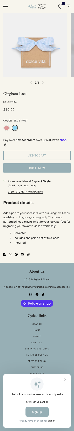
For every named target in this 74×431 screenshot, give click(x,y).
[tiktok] (43, 294)
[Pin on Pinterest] (16, 254)
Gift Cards (37, 373)
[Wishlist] (60, 6)
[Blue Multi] (14, 127)
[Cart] (68, 6)
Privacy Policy (37, 361)
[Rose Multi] (6, 127)
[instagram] (31, 294)
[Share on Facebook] (5, 254)
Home (37, 330)
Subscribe (37, 367)
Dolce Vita (10, 102)
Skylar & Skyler (41, 181)
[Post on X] (10, 254)
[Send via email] (22, 254)
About (37, 336)
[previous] (31, 82)
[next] (43, 82)
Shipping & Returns (37, 349)
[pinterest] (37, 294)
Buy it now (37, 168)
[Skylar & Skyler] (37, 6)
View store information (25, 191)
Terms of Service (37, 355)
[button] (28, 254)
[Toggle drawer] (5, 6)
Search (37, 324)
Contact (37, 342)
